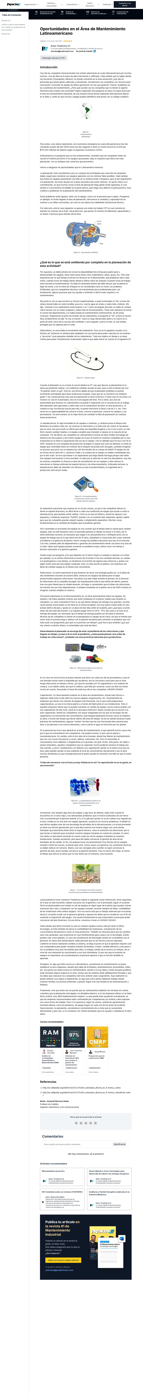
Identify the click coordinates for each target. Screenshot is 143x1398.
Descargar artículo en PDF (53, 58)
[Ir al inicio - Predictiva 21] (14, 4)
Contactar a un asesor (125, 4)
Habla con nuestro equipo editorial (63, 1260)
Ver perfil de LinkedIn (84, 51)
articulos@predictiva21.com (62, 51)
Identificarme (119, 1144)
